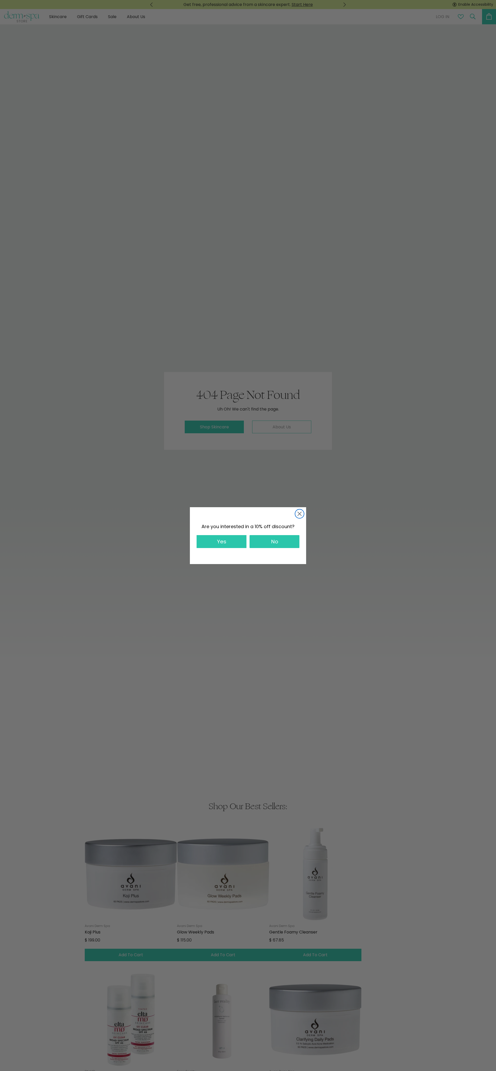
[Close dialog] (299, 513)
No (274, 541)
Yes (221, 541)
